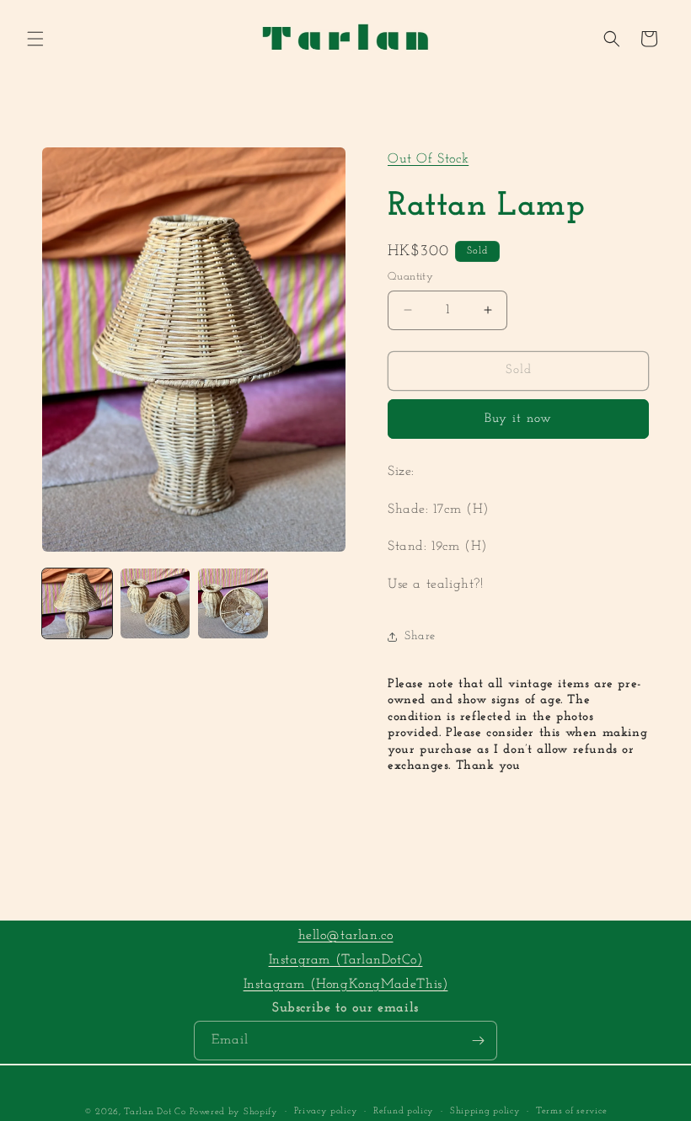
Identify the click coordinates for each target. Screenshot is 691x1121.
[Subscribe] (477, 1040)
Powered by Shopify (234, 1112)
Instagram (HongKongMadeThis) (346, 984)
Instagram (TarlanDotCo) (346, 960)
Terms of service (571, 1111)
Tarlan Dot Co (154, 1112)
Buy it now (518, 419)
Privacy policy (326, 1111)
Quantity (410, 276)
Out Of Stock (428, 159)
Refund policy (403, 1111)
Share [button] (420, 636)
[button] (35, 38)
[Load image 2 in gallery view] (155, 603)
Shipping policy (485, 1111)
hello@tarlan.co (346, 935)
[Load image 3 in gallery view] (233, 603)
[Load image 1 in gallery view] (77, 603)
